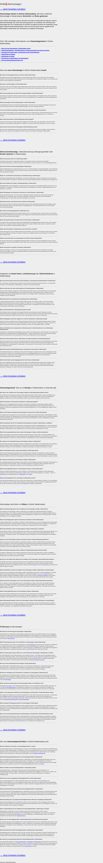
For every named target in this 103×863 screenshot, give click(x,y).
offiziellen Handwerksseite (39, 753)
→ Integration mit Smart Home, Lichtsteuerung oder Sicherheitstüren (19, 52)
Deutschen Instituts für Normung (37, 659)
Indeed (37, 783)
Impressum (2, 862)
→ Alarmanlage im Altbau (7, 56)
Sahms (30, 474)
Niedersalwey (38, 841)
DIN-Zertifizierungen (11, 687)
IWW (43, 764)
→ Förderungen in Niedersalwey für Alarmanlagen (14, 58)
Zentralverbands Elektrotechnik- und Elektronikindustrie (16, 699)
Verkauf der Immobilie (43, 575)
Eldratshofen (22, 474)
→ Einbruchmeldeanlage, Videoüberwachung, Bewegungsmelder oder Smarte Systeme (24, 50)
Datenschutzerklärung (11, 862)
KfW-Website (8, 679)
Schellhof (2, 474)
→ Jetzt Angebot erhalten (13, 9)
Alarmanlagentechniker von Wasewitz (24, 841)
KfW (43, 666)
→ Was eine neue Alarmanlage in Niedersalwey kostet (15, 48)
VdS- (3, 687)
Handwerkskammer (21, 815)
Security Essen (28, 846)
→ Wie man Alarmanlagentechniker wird (11, 60)
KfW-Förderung (11, 638)
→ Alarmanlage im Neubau (7, 54)
